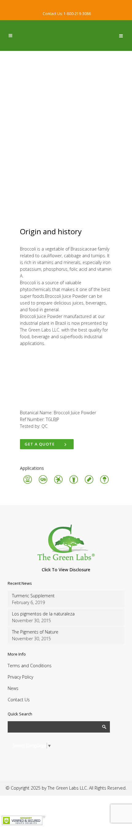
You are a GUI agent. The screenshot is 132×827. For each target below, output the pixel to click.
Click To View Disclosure (66, 569)
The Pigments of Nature (35, 632)
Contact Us (19, 700)
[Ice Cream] (104, 483)
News (13, 688)
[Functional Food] (58, 483)
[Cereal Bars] (89, 483)
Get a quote (40, 444)
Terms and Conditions (30, 665)
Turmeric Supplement (33, 596)
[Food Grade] (28, 483)
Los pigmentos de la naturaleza (43, 614)
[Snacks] (43, 483)
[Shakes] (74, 483)
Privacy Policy (20, 677)
